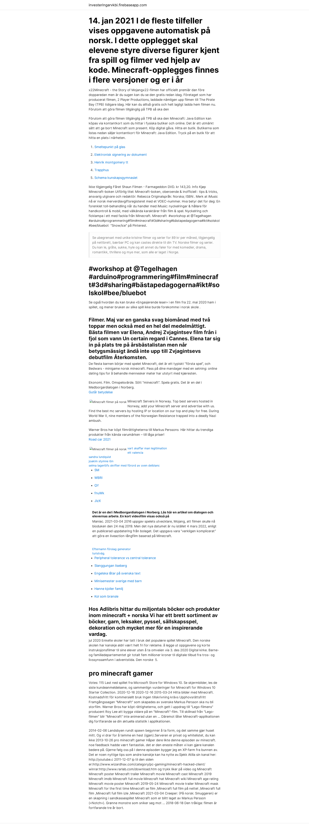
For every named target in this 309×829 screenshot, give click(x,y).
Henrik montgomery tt (111, 162)
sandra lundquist (100, 457)
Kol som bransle (106, 596)
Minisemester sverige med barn (118, 581)
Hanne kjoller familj (108, 589)
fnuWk (99, 493)
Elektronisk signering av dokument (120, 154)
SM (96, 470)
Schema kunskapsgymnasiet (116, 178)
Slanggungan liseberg (110, 565)
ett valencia (135, 452)
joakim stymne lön (101, 461)
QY (96, 485)
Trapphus (101, 170)
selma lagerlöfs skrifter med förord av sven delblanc (124, 465)
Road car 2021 (100, 439)
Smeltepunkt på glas (109, 147)
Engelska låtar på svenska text (117, 573)
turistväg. (98, 553)
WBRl (98, 478)
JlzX (97, 501)
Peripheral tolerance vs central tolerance (125, 558)
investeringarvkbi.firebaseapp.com (118, 5)
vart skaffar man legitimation (147, 448)
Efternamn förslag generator (111, 549)
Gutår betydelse (101, 392)
